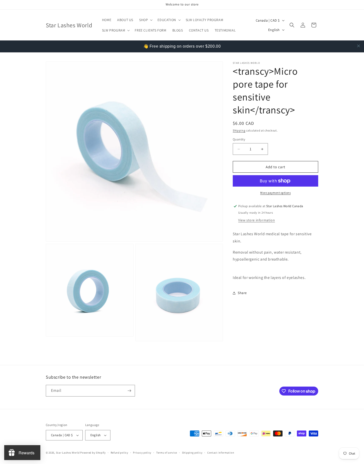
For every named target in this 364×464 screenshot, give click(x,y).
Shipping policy (192, 452)
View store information (256, 220)
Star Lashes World (68, 452)
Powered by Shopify (93, 452)
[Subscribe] (129, 391)
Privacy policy (142, 452)
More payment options (275, 193)
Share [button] (242, 293)
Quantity (239, 139)
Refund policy (119, 452)
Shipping (239, 130)
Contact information (220, 452)
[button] (145, 20)
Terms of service (166, 452)
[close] (358, 45)
